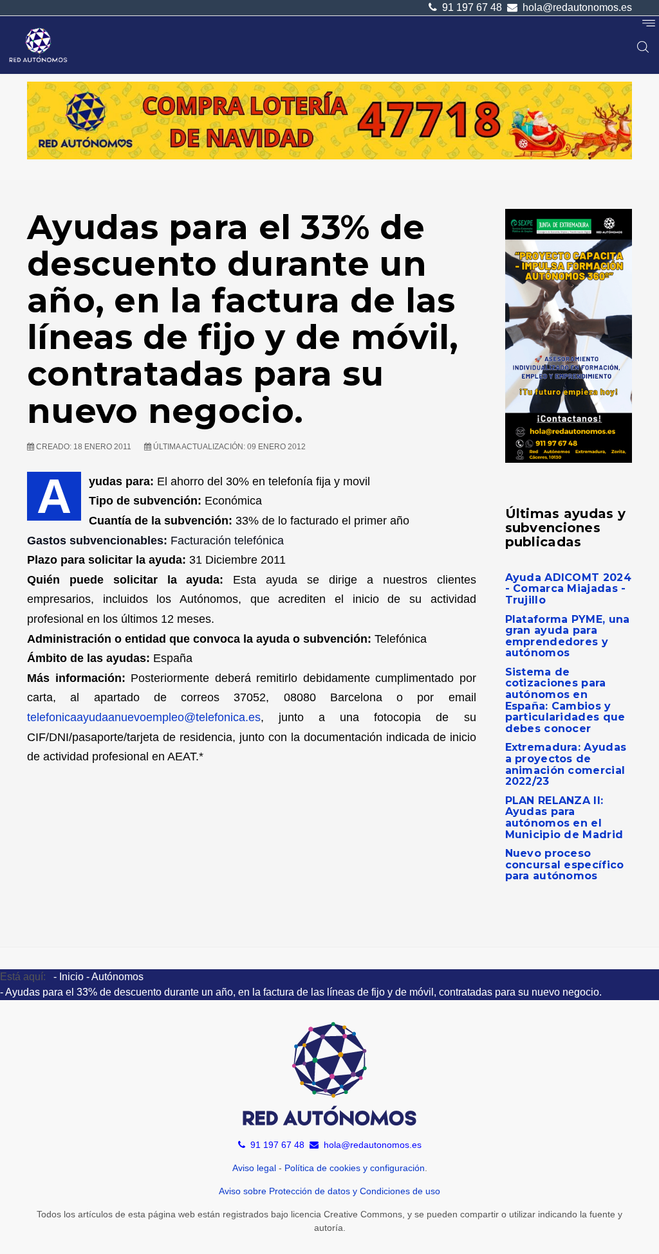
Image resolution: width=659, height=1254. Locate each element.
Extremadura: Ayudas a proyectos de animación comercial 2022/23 (566, 764)
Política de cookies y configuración (354, 1168)
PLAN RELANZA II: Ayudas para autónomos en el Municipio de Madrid (564, 817)
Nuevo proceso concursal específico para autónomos (564, 864)
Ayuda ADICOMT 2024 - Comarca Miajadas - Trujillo (568, 588)
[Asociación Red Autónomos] (38, 45)
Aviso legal (254, 1168)
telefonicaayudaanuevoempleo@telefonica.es (144, 717)
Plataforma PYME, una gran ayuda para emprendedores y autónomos (567, 636)
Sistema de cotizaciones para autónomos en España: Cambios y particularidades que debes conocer (565, 700)
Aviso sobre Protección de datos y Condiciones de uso (329, 1191)
